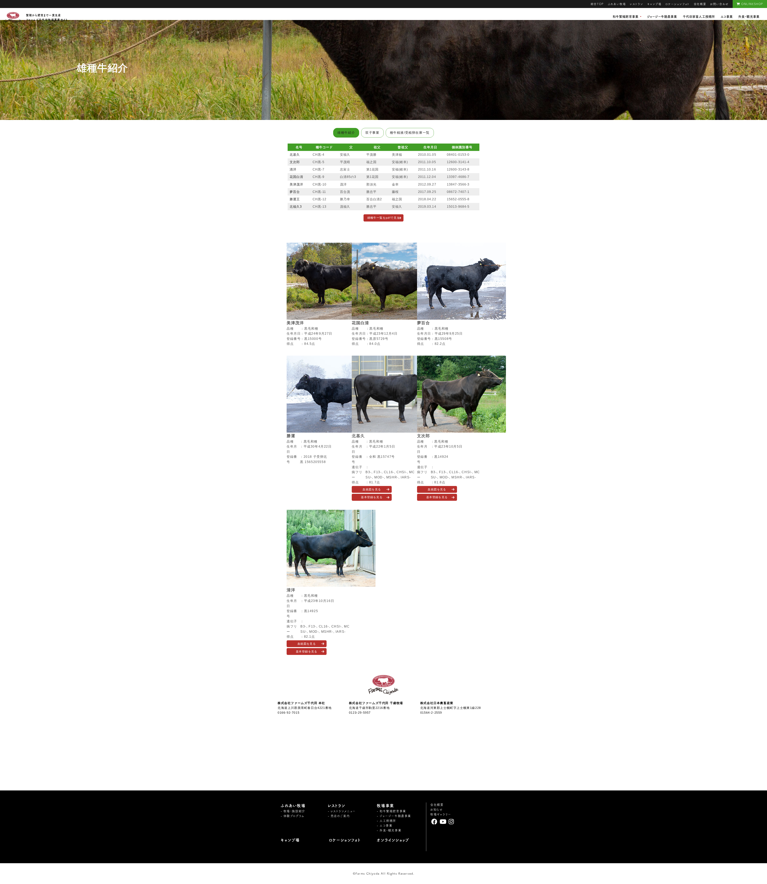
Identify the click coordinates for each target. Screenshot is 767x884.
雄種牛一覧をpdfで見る (383, 217)
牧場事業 (385, 806)
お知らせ (436, 809)
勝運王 (295, 199)
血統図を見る (372, 489)
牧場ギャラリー (440, 814)
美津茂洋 (296, 184)
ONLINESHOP (751, 4)
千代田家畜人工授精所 (699, 16)
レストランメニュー (343, 811)
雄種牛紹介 (346, 132)
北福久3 (296, 206)
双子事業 (372, 132)
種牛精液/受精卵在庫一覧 (410, 132)
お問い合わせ (719, 4)
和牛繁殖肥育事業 (625, 16)
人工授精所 (388, 820)
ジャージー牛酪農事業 (662, 16)
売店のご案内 (340, 815)
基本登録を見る (372, 497)
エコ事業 (726, 16)
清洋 (293, 169)
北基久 (295, 154)
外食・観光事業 (748, 16)
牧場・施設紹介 (294, 811)
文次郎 (295, 162)
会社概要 (700, 4)
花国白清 (296, 177)
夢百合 (295, 192)
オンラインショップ (393, 840)
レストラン (636, 4)
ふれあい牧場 (617, 4)
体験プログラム (294, 815)
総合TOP (597, 4)
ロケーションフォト (677, 4)
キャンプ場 (654, 4)
